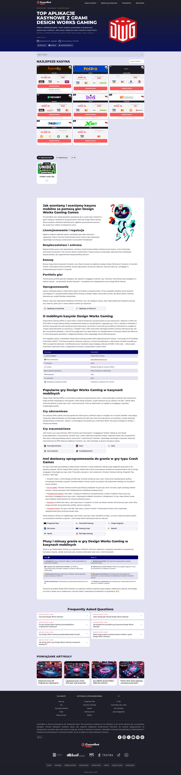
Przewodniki (126, 3)
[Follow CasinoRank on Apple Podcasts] (142, 737)
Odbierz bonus (54, 86)
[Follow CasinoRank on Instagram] (124, 737)
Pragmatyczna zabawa (55, 494)
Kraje (61, 712)
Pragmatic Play (89, 701)
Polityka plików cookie (90, 772)
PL (38, 737)
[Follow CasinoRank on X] (129, 737)
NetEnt (89, 715)
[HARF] (76, 755)
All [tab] (74, 157)
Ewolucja (50, 502)
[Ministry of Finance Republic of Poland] (58, 755)
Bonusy (61, 701)
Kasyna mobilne (90, 3)
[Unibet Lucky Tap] (47, 173)
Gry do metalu (52, 488)
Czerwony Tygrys (53, 508)
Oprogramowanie (61, 708)
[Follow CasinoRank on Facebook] (120, 737)
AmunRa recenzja (54, 89)
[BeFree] (119, 755)
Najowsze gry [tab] (63, 157)
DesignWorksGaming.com (99, 359)
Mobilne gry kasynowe (109, 3)
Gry (61, 705)
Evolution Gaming (89, 705)
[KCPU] (91, 755)
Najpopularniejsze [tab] (46, 157)
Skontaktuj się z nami (118, 705)
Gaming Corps (89, 712)
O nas (119, 701)
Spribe (89, 708)
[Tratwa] (105, 755)
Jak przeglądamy (119, 712)
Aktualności (140, 3)
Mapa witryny (61, 715)
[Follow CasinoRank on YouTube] (133, 737)
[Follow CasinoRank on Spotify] (138, 737)
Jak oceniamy (118, 708)
